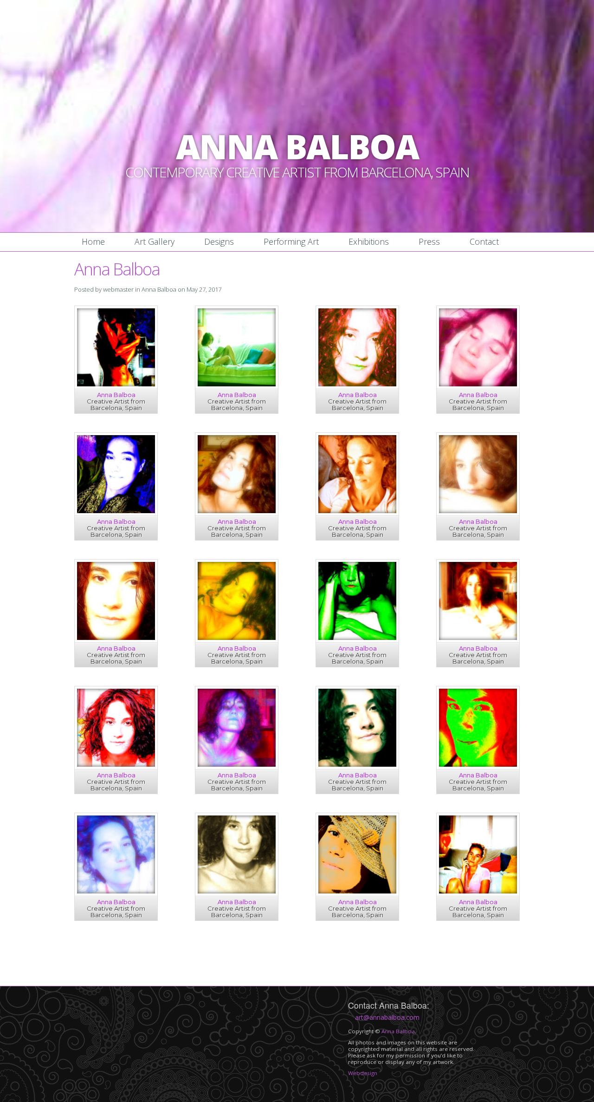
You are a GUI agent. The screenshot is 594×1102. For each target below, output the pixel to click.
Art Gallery (154, 241)
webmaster (118, 289)
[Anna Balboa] (116, 383)
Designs (219, 241)
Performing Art (291, 241)
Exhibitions (369, 241)
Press (429, 241)
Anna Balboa (159, 289)
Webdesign (362, 1072)
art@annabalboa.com (387, 1017)
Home (93, 241)
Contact (484, 241)
